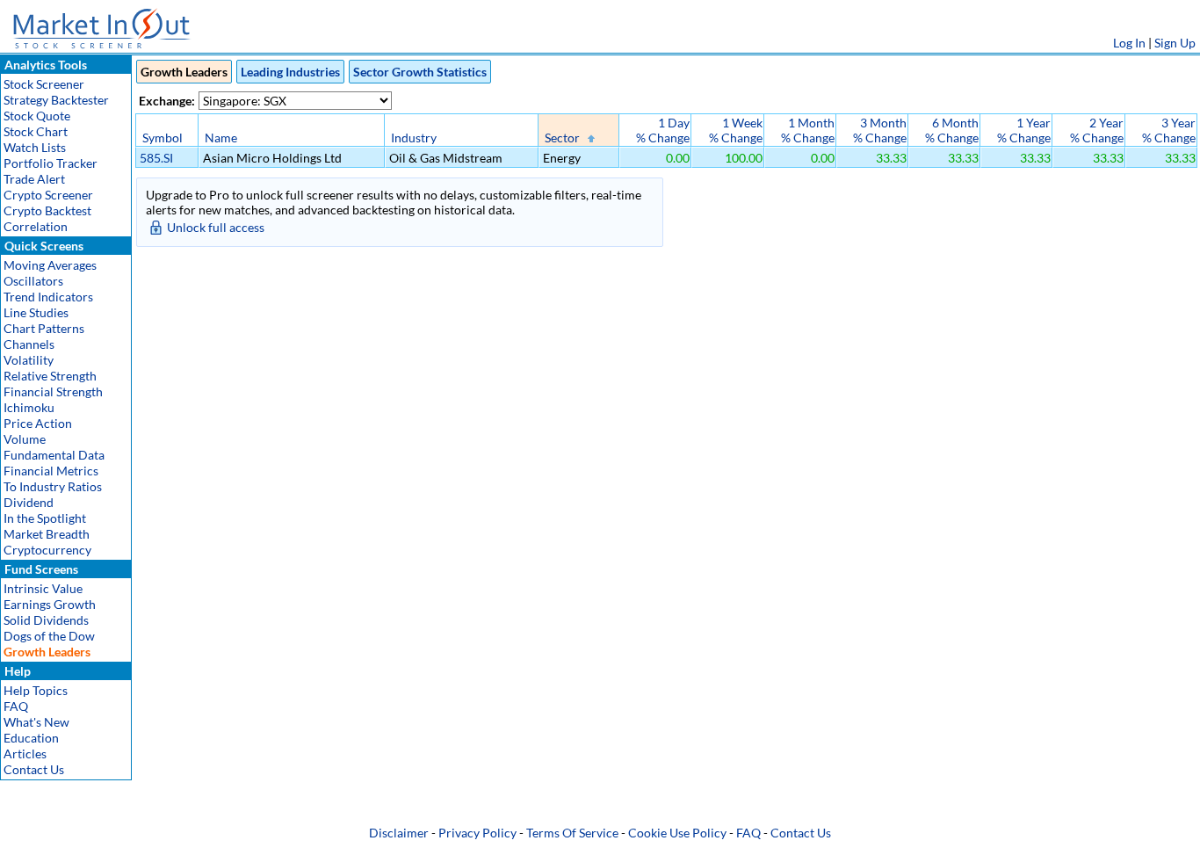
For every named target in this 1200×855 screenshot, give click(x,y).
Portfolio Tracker (51, 163)
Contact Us (34, 769)
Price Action (38, 423)
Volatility (29, 359)
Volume (25, 438)
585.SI (156, 157)
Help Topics (36, 690)
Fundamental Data (54, 454)
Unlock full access (215, 227)
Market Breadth (47, 533)
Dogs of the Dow (49, 635)
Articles (25, 753)
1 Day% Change (663, 130)
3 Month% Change (880, 130)
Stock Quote (37, 115)
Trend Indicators (48, 296)
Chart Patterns (44, 328)
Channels (29, 344)
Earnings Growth (50, 604)
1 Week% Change (736, 130)
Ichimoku (29, 407)
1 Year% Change (1024, 130)
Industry (414, 137)
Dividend (29, 502)
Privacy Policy (477, 832)
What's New (36, 721)
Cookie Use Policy (677, 832)
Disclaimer (399, 832)
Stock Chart (36, 131)
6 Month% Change (952, 130)
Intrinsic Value (43, 588)
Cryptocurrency (47, 549)
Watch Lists (35, 147)
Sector (562, 137)
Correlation (36, 226)
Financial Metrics (51, 470)
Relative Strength (50, 375)
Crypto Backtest (47, 210)
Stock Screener (44, 83)
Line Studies (36, 312)
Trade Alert (34, 178)
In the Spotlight (45, 518)
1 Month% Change (808, 130)
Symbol (162, 137)
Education (31, 737)
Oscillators (33, 280)
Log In (1129, 42)
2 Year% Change (1097, 130)
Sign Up (1175, 42)
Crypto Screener (48, 194)
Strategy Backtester (56, 99)
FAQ (16, 706)
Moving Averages (50, 264)
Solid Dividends (46, 619)
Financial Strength (53, 391)
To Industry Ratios (53, 486)
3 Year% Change (1169, 130)
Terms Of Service (572, 832)
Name (221, 137)
